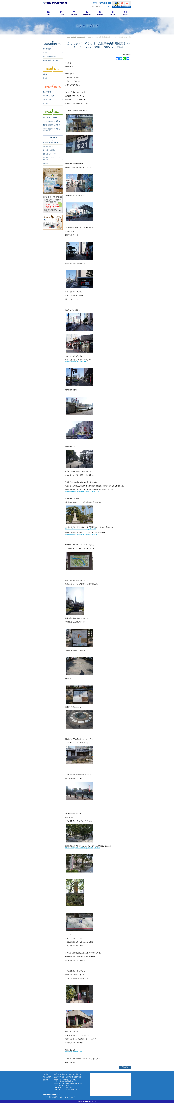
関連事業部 (77, 1077)
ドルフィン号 (47, 99)
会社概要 (112, 14)
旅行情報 (74, 14)
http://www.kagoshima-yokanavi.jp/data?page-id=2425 (82, 534)
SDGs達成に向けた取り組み (63, 1087)
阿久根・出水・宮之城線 (51, 60)
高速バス (71, 1074)
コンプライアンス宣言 (61, 1085)
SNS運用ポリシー (76, 1083)
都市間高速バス (52, 69)
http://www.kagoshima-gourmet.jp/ (76, 361)
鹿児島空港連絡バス (52, 44)
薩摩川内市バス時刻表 (50, 117)
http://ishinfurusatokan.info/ (73, 1051)
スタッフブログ (81, 37)
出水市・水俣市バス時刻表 (51, 121)
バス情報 (61, 14)
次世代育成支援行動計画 (51, 142)
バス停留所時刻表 (48, 96)
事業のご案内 (47, 1077)
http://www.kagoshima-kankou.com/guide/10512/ (80, 529)
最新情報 (73, 37)
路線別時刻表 (47, 92)
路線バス (78, 1074)
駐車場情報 (87, 14)
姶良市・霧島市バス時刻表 (51, 125)
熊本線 (45, 78)
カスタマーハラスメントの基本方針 (51, 158)
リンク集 (73, 1080)
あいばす (45, 103)
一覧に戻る (124, 1067)
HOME (48, 14)
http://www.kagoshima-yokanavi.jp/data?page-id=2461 (82, 491)
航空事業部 (69, 1077)
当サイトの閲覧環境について (63, 1082)
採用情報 (100, 14)
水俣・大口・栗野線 (49, 56)
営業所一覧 (58, 1080)
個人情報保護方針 (48, 146)
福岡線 (45, 74)
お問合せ (125, 14)
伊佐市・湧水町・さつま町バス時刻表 (51, 129)
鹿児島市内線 (47, 49)
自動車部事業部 (59, 1077)
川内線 (45, 52)
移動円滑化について (49, 154)
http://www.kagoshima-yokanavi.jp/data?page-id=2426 (82, 848)
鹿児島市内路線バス (52, 87)
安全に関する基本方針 (50, 150)
